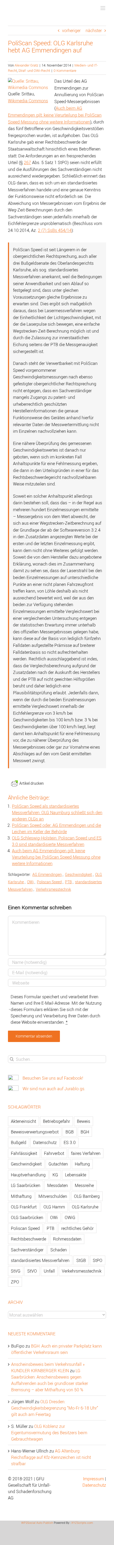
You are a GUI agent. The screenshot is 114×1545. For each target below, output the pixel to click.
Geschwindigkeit (78, 874)
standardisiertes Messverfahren (40, 1260)
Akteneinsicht (23, 1121)
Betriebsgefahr (56, 1121)
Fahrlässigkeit (24, 1153)
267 (27, 162)
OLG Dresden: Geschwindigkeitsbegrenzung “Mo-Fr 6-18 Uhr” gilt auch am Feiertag (54, 1408)
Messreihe (84, 1185)
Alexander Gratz (26, 65)
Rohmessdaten (67, 1239)
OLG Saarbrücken (27, 1217)
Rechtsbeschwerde (28, 1239)
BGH (85, 1132)
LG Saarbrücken (25, 1185)
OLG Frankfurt (24, 1207)
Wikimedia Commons (28, 101)
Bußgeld (18, 1142)
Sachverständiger (27, 1250)
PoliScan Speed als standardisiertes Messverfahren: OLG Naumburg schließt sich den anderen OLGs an (57, 812)
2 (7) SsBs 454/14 (55, 230)
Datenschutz (45, 1142)
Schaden (58, 1250)
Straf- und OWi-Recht (34, 70)
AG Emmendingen (47, 874)
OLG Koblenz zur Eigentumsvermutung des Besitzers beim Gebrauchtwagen (49, 1432)
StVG (15, 1271)
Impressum (93, 1479)
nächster (94, 30)
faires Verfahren (85, 1153)
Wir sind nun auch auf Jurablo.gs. (54, 1089)
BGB (69, 1132)
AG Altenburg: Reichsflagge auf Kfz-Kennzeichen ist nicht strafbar (51, 1457)
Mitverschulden (52, 1196)
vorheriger (71, 30)
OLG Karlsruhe (85, 1207)
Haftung (82, 1164)
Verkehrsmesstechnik (53, 889)
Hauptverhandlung (28, 1175)
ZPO (15, 1282)
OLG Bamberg (87, 1196)
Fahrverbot (54, 1153)
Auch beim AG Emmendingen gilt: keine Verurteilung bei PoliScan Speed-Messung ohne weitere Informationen (55, 115)
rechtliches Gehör (77, 1228)
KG (55, 1175)
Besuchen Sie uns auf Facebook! (53, 1078)
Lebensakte (75, 1175)
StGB (81, 1260)
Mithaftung (21, 1196)
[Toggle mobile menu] (103, 8)
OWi (30, 881)
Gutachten (58, 1164)
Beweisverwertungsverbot (35, 1132)
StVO (32, 1271)
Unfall (49, 1271)
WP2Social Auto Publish (37, 1523)
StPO (97, 1260)
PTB (68, 881)
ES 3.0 (70, 1142)
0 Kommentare (65, 70)
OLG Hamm (54, 1207)
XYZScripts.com (82, 1523)
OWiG (70, 1217)
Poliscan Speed (49, 881)
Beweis (83, 1121)
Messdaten (57, 1185)
